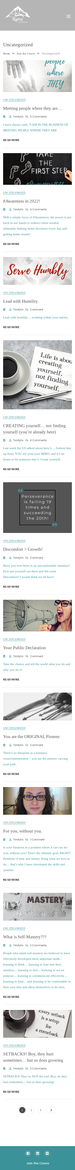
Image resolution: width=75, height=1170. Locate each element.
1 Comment (37, 840)
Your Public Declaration (24, 647)
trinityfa (18, 116)
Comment (36, 310)
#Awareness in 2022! (21, 201)
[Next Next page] (51, 1110)
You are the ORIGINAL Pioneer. (31, 736)
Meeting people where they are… (32, 108)
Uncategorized (14, 99)
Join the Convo (37, 1163)
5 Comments (38, 117)
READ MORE (11, 140)
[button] (68, 16)
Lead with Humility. (21, 301)
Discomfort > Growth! (23, 549)
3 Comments (38, 1068)
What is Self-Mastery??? (24, 936)
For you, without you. (22, 831)
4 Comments (38, 209)
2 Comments (38, 945)
